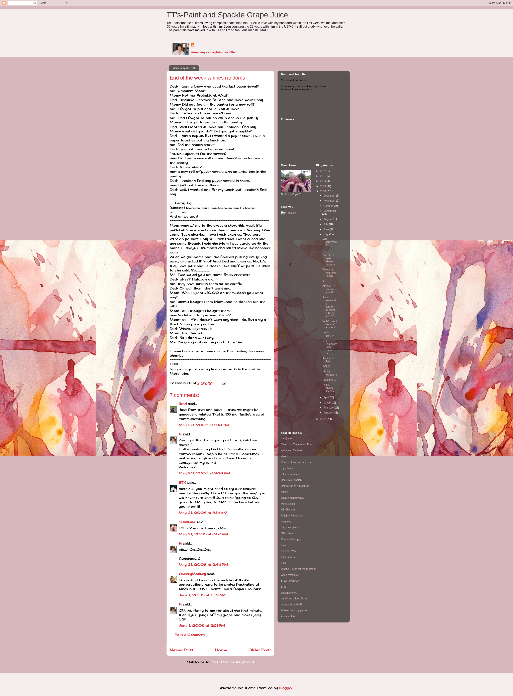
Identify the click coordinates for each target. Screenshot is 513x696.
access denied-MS (292, 604)
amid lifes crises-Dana (294, 598)
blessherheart (289, 592)
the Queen (287, 438)
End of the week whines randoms (328, 260)
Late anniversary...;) (329, 241)
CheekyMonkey (192, 574)
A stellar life (288, 616)
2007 (323, 419)
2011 (323, 176)
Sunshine (187, 522)
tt (180, 434)
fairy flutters (288, 557)
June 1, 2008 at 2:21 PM (202, 625)
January (328, 412)
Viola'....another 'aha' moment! (329, 324)
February (328, 407)
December (329, 195)
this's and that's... (328, 360)
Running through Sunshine (296, 462)
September (329, 210)
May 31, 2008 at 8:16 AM (203, 513)
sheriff (284, 456)
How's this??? (328, 334)
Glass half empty (291, 539)
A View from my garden (294, 610)
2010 (323, 181)
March (327, 402)
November (329, 200)
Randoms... (329, 379)
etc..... (326, 250)
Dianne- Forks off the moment (298, 568)
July (326, 224)
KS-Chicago (288, 509)
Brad (183, 404)
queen (284, 491)
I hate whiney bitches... (329, 387)
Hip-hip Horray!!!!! (329, 373)
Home (221, 650)
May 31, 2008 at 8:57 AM (203, 534)
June (326, 229)
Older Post (259, 650)
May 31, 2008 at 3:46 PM (203, 565)
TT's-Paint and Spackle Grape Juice (227, 15)
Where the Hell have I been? (329, 272)
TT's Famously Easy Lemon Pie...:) (329, 347)
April (326, 397)
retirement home (290, 474)
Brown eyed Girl (290, 580)
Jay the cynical (290, 527)
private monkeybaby (292, 497)
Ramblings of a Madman (295, 485)
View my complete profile (213, 52)
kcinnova (286, 521)
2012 (323, 170)
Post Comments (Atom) (232, 662)
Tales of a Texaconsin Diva (296, 444)
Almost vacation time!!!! (328, 289)
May (326, 234)
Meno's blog (288, 503)
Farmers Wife (289, 551)
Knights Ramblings (292, 515)
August (327, 219)
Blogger (286, 688)
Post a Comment (190, 635)
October (328, 205)
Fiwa (283, 545)
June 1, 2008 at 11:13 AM (202, 595)
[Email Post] (222, 383)
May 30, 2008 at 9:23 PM (204, 473)
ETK (182, 482)
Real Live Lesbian (291, 479)
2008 (323, 191)
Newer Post (182, 650)
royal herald (287, 468)
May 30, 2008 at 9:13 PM (204, 425)
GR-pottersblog (289, 533)
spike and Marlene (291, 450)
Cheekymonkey (290, 574)
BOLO (326, 366)
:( (323, 280)
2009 (323, 186)
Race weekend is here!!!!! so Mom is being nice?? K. (329, 307)
